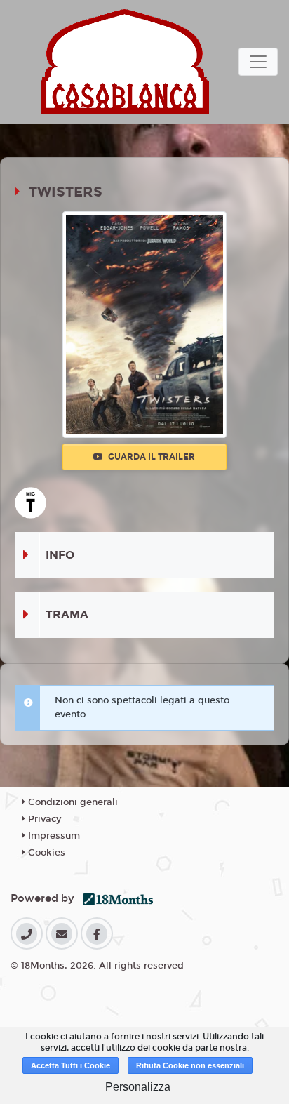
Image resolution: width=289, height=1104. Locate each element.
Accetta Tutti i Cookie (70, 1065)
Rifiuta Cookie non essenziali (190, 1065)
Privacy (43, 819)
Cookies (45, 852)
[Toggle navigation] (258, 62)
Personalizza (137, 1087)
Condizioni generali (71, 802)
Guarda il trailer (150, 457)
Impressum (52, 836)
